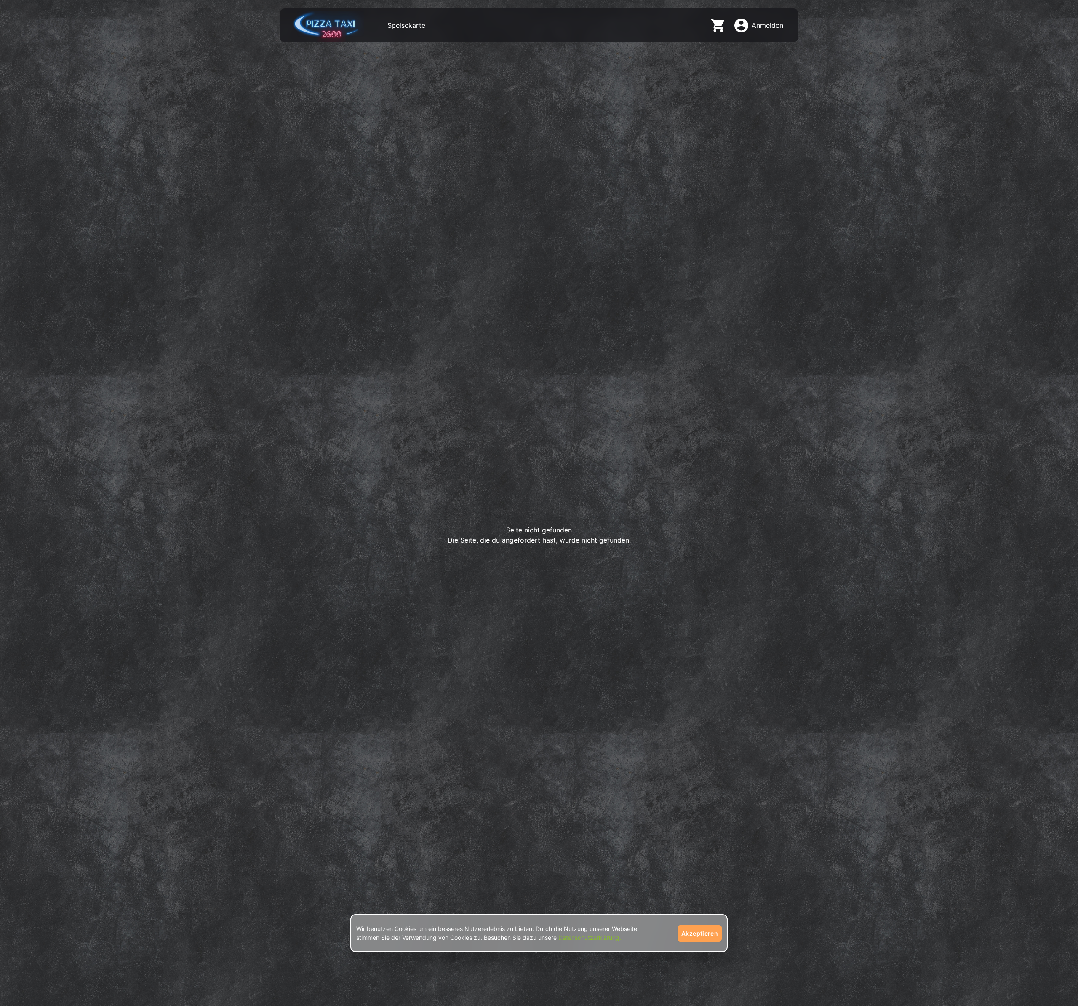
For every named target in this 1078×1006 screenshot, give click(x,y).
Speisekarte (406, 25)
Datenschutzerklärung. (589, 937)
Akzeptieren (699, 933)
